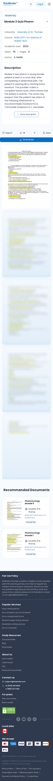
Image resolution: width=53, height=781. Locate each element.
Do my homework (9, 628)
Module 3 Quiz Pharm (19, 21)
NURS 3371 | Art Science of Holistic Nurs (28, 39)
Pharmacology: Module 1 (32, 534)
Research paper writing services (15, 620)
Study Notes (7, 647)
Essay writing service (10, 609)
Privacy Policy (7, 768)
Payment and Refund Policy (13, 776)
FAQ (3, 666)
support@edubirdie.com (17, 595)
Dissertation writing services (13, 624)
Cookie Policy (32, 776)
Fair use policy (35, 768)
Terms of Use (21, 768)
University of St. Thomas (30, 32)
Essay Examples (8, 639)
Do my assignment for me (13, 616)
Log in (40, 4)
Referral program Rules (28, 772)
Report (9, 132)
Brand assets (7, 702)
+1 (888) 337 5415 (12, 689)
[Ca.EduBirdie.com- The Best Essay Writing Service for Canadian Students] (4, 732)
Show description (28, 114)
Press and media (9, 698)
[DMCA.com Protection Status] (26, 710)
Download (28, 139)
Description (12, 68)
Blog (4, 643)
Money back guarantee (11, 670)
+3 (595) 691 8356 (12, 686)
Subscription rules (9, 772)
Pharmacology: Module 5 (32, 502)
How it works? (7, 658)
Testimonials (7, 662)
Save (48, 132)
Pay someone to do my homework (16, 612)
